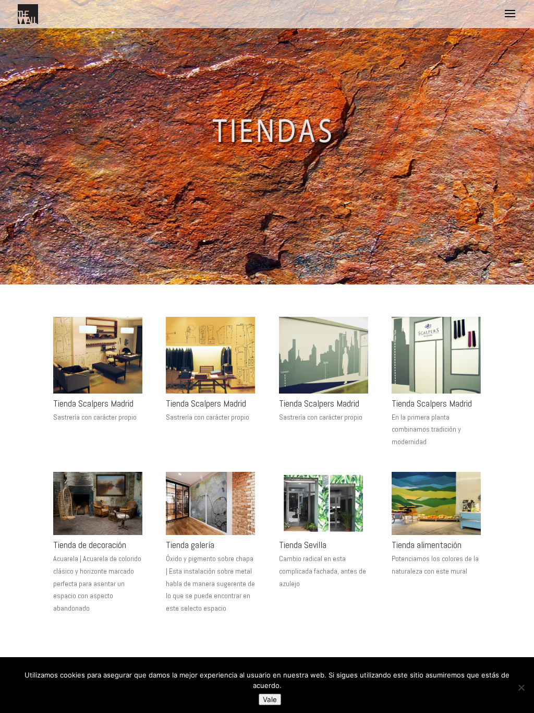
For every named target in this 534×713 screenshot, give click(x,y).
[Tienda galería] (210, 532)
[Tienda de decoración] (97, 532)
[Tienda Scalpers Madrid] (97, 390)
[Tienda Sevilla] (323, 532)
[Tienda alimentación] (436, 532)
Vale (270, 699)
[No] (521, 687)
